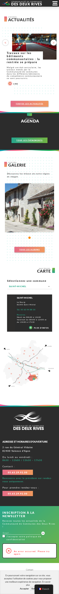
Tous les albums (29, 249)
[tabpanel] (29, 207)
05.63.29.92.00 (18, 472)
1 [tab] (29, 238)
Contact (29, 569)
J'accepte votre (24, 538)
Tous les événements (29, 140)
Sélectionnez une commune (27, 281)
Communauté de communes (26, 3)
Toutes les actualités (29, 103)
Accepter (24, 588)
